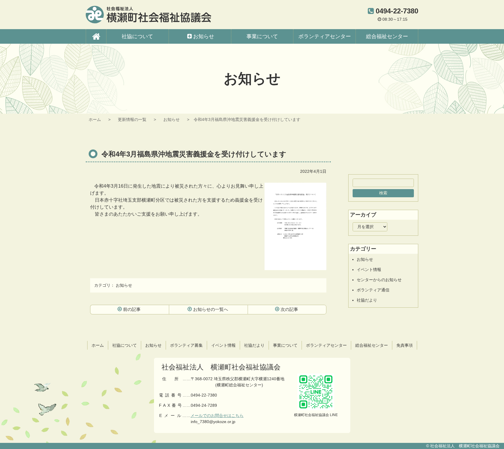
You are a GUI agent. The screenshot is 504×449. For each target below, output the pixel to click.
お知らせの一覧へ (210, 309)
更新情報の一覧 (132, 119)
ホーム (95, 119)
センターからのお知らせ (379, 279)
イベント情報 (369, 269)
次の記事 (289, 309)
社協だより (367, 300)
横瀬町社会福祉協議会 (148, 14)
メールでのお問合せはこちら (217, 415)
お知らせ (171, 119)
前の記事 (132, 309)
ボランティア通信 (373, 290)
